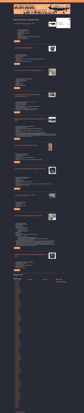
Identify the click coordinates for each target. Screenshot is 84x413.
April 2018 (17, 391)
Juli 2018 (17, 387)
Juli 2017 (17, 401)
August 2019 (18, 373)
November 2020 (18, 356)
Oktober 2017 (18, 397)
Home (15, 15)
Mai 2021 (17, 350)
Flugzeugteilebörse (44, 1)
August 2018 (18, 386)
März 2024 (17, 312)
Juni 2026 (17, 283)
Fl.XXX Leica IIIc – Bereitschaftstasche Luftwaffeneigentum (27, 95)
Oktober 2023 (18, 318)
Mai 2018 (17, 390)
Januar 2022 (18, 341)
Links (30, 279)
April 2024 (17, 311)
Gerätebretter (26, 1)
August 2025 (18, 294)
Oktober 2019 (18, 371)
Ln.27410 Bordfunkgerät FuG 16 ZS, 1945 (28, 215)
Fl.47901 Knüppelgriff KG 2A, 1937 (25, 145)
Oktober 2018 (18, 384)
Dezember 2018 (18, 382)
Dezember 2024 (18, 302)
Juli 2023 (17, 321)
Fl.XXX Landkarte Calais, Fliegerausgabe (27, 70)
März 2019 (17, 379)
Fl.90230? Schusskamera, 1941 (24, 23)
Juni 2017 (17, 402)
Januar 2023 (18, 328)
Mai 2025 (17, 297)
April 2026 (17, 285)
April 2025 (17, 298)
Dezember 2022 (18, 329)
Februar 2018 (18, 393)
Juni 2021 (17, 349)
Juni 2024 (17, 309)
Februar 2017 (18, 406)
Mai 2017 (17, 403)
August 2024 (18, 307)
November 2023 (18, 317)
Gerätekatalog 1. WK (19, 1)
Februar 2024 (18, 313)
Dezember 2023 (18, 316)
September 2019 (18, 372)
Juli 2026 (17, 281)
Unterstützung (61, 282)
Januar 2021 (18, 354)
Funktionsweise (18, 186)
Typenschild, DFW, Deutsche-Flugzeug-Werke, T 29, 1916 (31, 119)
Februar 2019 (18, 380)
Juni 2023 (17, 322)
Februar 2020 (18, 366)
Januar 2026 (18, 288)
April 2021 (17, 351)
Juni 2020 (17, 362)
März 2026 (17, 286)
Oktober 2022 (18, 331)
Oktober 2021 (18, 344)
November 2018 (18, 383)
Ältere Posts (16, 276)
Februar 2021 (18, 353)
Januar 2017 (18, 407)
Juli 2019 (17, 374)
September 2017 (18, 398)
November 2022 (18, 330)
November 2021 (18, 343)
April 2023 (17, 325)
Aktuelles (32, 1)
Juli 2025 (17, 295)
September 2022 (18, 332)
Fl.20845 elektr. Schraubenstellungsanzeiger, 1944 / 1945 (31, 255)
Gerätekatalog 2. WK (10, 1)
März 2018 (17, 392)
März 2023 (17, 326)
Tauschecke (37, 1)
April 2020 (17, 364)
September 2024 (18, 306)
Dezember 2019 (18, 369)
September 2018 (18, 385)
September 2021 (18, 345)
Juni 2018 (17, 388)
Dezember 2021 (18, 342)
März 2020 (17, 365)
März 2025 (17, 299)
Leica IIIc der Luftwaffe (33, 102)
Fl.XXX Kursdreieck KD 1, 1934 (24, 195)
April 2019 (17, 377)
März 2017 (17, 405)
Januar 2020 (18, 368)
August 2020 (18, 360)
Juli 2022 (17, 334)
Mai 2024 (17, 310)
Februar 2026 (18, 287)
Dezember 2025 (18, 289)
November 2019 (18, 370)
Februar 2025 (18, 300)
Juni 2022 (17, 336)
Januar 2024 (18, 315)
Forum (45, 279)
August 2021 (18, 347)
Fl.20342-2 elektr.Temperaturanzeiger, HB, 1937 (30, 168)
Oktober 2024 (18, 305)
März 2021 (17, 352)
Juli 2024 (17, 308)
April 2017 (17, 404)
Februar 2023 (18, 327)
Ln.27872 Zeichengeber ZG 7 (24, 48)
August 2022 (18, 333)
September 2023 (18, 319)
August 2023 (18, 320)
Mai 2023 (17, 323)
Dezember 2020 (18, 355)
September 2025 (18, 293)
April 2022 (17, 338)
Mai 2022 (17, 337)
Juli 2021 (17, 348)
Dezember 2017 (18, 395)
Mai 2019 (17, 376)
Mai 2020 (17, 363)
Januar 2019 (18, 381)
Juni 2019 (17, 375)
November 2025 (18, 290)
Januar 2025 (18, 301)
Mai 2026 (17, 284)
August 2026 (18, 280)
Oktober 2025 (18, 291)
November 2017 (18, 396)
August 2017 (18, 399)
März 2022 (17, 339)
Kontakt (59, 279)
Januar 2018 (18, 394)
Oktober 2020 (18, 358)
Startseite (3, 1)
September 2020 (18, 359)
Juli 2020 (17, 361)
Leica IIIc (23, 109)
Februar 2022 (18, 340)
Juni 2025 (17, 296)
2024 (18, 15)
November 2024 (18, 304)
